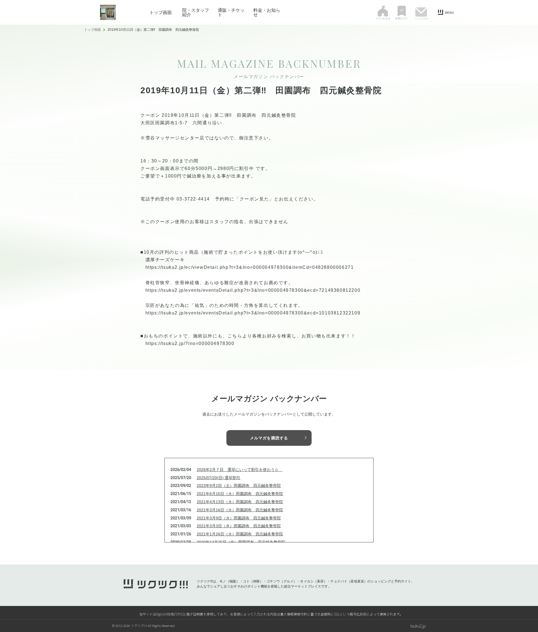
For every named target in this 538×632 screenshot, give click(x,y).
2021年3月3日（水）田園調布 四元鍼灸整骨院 (239, 526)
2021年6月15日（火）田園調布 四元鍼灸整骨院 (240, 493)
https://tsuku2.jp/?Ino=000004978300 (190, 343)
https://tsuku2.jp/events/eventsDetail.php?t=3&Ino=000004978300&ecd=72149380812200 (253, 290)
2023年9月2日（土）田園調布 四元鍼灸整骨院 (239, 485)
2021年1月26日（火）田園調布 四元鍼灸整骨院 (240, 534)
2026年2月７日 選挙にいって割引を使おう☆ (239, 469)
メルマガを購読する (269, 438)
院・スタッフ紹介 (195, 12)
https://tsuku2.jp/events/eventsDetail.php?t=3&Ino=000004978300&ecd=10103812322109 (253, 313)
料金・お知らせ (266, 12)
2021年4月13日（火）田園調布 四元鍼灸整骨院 (240, 502)
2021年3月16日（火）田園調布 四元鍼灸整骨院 (240, 510)
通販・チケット (231, 12)
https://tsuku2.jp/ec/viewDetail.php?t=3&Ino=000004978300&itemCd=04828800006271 (249, 267)
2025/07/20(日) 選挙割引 (218, 477)
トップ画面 (160, 12)
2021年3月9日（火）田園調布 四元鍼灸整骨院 (239, 518)
